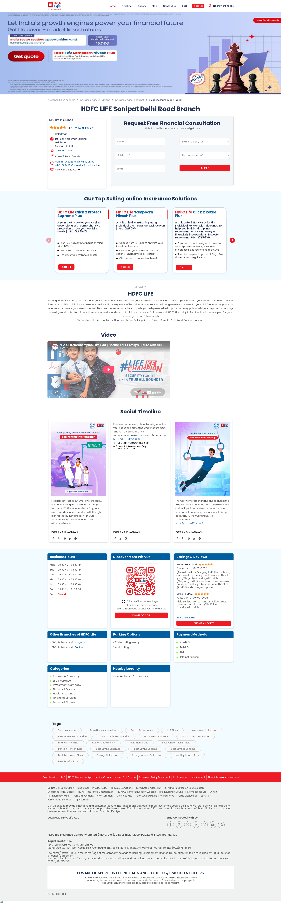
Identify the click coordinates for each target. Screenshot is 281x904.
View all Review (84, 128)
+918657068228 (74, 162)
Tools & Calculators (146, 796)
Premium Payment (83, 796)
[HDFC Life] (54, 6)
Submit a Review (204, 623)
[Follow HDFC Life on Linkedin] (196, 825)
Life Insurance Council (171, 792)
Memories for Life (197, 792)
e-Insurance (167, 796)
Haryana (80, 642)
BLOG (204, 796)
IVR (63, 777)
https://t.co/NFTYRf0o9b (127, 439)
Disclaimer (83, 788)
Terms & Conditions (122, 788)
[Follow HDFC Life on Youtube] (213, 825)
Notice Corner (103, 777)
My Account (198, 777)
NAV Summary (105, 796)
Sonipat (79, 647)
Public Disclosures (187, 796)
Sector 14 (144, 677)
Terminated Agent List (148, 788)
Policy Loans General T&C (61, 800)
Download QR (141, 615)
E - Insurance (180, 777)
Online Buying (124, 796)
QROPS (214, 792)
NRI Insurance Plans (58, 796)
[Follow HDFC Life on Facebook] (170, 825)
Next (232, 240)
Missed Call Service (125, 777)
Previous (49, 240)
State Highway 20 (123, 677)
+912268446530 (77, 165)
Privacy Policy (99, 788)
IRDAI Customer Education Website (136, 792)
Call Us (198, 6)
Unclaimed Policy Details (60, 792)
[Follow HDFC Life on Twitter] (187, 825)
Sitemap (83, 800)
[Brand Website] (221, 825)
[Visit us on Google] (179, 825)
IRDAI (81, 792)
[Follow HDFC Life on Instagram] (204, 825)
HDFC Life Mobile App (80, 777)
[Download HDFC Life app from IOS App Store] (56, 827)
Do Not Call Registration (60, 788)
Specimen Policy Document (154, 777)
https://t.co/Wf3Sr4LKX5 (189, 523)
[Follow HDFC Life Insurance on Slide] (230, 825)
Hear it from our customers (223, 777)
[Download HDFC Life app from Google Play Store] (50, 827)
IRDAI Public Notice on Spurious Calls (184, 788)
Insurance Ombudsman (100, 792)
